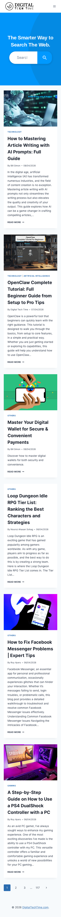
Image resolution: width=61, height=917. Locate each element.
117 (38, 887)
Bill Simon (15, 165)
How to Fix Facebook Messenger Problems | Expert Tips (30, 648)
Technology (15, 132)
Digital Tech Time (19, 309)
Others (12, 415)
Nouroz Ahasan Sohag (22, 529)
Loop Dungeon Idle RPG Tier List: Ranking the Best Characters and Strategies (28, 509)
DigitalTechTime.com (35, 907)
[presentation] (30, 108)
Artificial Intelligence (37, 276)
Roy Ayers (16, 662)
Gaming (12, 785)
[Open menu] (54, 6)
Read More (16, 222)
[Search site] (44, 57)
